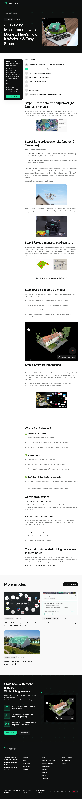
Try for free (13, 96)
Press (44, 775)
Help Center (46, 766)
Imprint (64, 763)
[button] (76, 3)
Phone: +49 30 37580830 (40, 791)
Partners (45, 772)
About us (45, 778)
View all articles (70, 584)
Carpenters (26, 763)
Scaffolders (26, 766)
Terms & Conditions (67, 757)
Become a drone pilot (48, 760)
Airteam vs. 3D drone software (10, 768)
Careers (44, 769)
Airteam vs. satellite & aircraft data (10, 763)
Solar (24, 760)
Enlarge (71, 700)
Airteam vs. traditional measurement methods (11, 758)
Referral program (47, 763)
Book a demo (10, 732)
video (51, 181)
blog (43, 757)
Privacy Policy (66, 760)
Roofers (25, 757)
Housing (25, 769)
